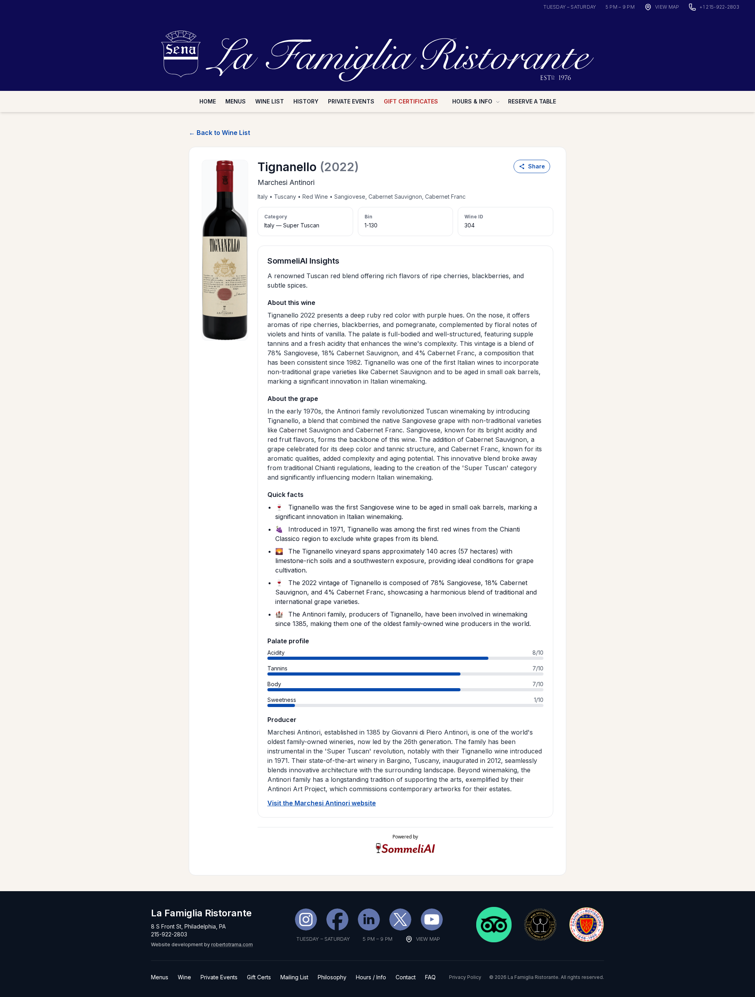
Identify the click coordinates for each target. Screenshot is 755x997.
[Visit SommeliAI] (405, 848)
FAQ (430, 977)
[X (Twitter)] (400, 919)
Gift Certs (259, 977)
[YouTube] (432, 919)
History (306, 101)
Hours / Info (371, 977)
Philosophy (332, 977)
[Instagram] (306, 919)
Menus (235, 101)
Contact (406, 977)
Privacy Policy (465, 977)
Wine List (269, 101)
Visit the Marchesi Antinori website (321, 803)
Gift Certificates (411, 101)
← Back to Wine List (219, 133)
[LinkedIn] (369, 919)
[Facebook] (337, 919)
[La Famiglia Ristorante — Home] (377, 51)
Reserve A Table (532, 101)
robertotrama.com (232, 944)
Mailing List (294, 977)
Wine (184, 977)
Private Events (351, 101)
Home (207, 101)
